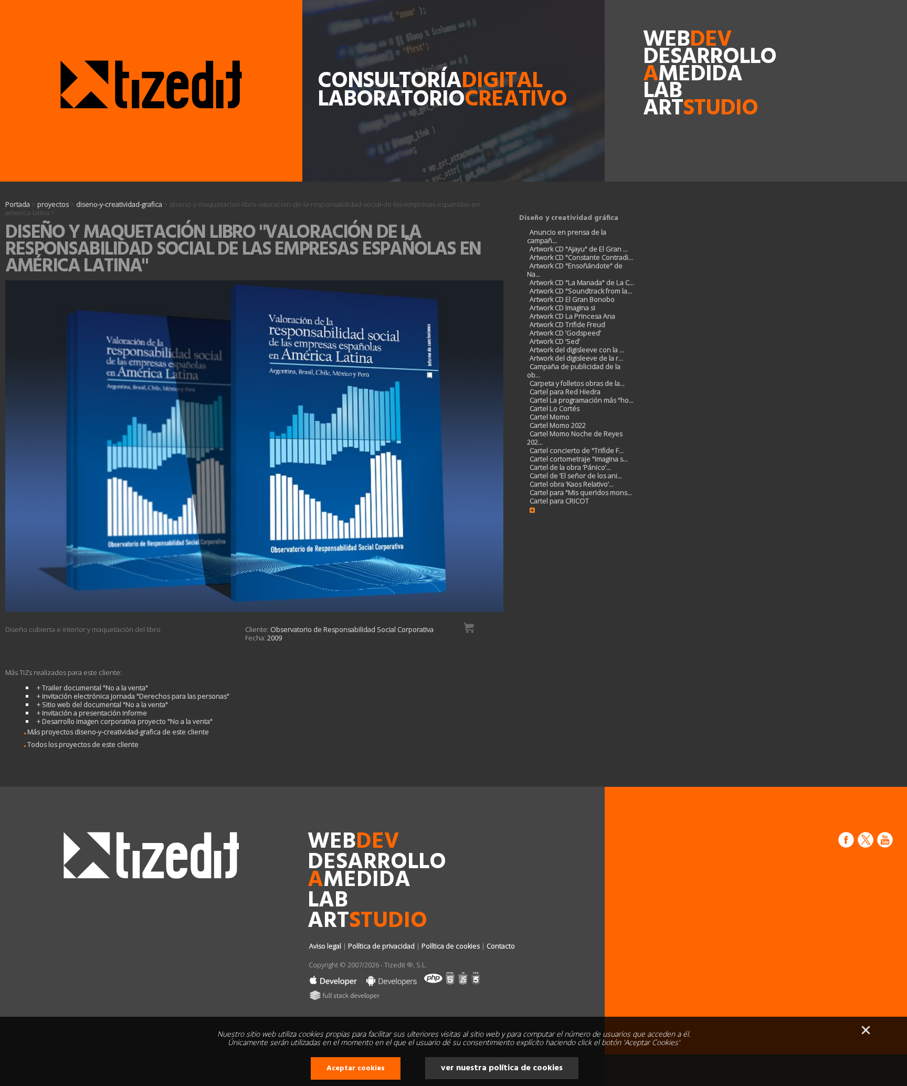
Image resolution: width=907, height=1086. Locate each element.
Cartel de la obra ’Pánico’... (570, 467)
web (670, 40)
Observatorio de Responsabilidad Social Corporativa (352, 629)
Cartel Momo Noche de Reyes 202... (575, 437)
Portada (17, 204)
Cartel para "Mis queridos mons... (581, 492)
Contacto (501, 946)
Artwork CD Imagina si (562, 307)
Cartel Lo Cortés (554, 408)
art (670, 109)
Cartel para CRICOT (559, 501)
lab (662, 91)
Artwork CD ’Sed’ (555, 341)
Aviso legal (325, 946)
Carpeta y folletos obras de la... (577, 383)
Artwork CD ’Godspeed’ (565, 333)
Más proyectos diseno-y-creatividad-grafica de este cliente (117, 731)
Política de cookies (450, 946)
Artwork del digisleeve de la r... (576, 358)
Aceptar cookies (355, 1068)
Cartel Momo (549, 417)
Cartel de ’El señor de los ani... (576, 475)
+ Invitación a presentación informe (92, 713)
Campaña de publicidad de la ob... (573, 370)
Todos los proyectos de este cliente (82, 744)
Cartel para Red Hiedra (565, 391)
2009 (274, 637)
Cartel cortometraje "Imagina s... (579, 459)
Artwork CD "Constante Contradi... (581, 257)
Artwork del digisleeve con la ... (577, 349)
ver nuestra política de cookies (502, 1068)
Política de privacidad (381, 946)
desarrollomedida (670, 66)
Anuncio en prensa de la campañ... (566, 236)
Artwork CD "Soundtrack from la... (581, 291)
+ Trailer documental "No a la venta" (92, 687)
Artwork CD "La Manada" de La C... (582, 282)
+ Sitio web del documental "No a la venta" (102, 704)
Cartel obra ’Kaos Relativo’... (572, 484)
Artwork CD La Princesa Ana (572, 316)
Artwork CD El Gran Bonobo (572, 299)
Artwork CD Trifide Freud (567, 324)
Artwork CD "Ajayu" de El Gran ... (579, 249)
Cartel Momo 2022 (558, 425)
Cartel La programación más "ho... (582, 400)
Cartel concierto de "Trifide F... (577, 450)
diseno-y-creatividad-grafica (119, 204)
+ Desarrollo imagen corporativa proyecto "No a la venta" (125, 721)
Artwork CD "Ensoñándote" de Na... (575, 269)
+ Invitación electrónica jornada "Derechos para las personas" (133, 696)
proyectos (53, 204)
